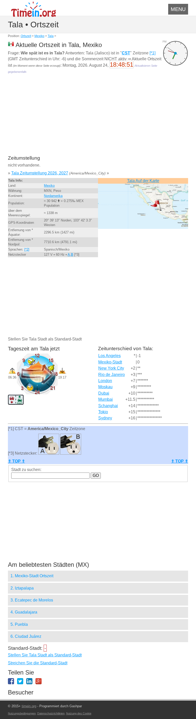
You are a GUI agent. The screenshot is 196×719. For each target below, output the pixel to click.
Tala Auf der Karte (143, 181)
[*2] (26, 249)
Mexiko (39, 36)
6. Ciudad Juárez (25, 636)
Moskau (105, 387)
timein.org (29, 706)
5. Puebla (19, 624)
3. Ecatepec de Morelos (31, 600)
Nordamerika (53, 196)
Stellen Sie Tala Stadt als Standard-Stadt (45, 655)
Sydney (105, 418)
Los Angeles (109, 355)
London (105, 381)
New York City (111, 368)
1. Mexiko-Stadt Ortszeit (31, 576)
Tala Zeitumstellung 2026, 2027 (39, 173)
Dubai (103, 393)
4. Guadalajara (23, 612)
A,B (70, 254)
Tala (51, 36)
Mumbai (105, 399)
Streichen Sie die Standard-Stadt (37, 663)
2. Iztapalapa (22, 588)
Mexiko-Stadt (110, 362)
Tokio (103, 412)
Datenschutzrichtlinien (51, 713)
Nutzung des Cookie (78, 713)
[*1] (152, 53)
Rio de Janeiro (111, 374)
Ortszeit (26, 36)
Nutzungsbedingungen (22, 713)
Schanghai (108, 406)
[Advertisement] (98, 118)
